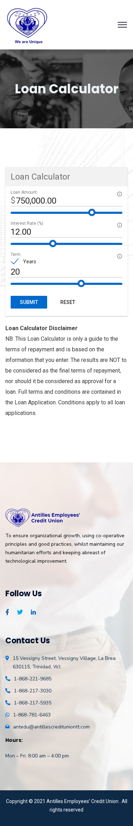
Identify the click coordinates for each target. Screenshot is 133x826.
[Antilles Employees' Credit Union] (27, 24)
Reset (67, 302)
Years (29, 261)
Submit (29, 302)
